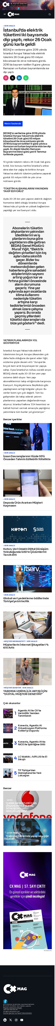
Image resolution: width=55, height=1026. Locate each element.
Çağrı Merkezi (14, 833)
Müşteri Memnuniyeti (14, 641)
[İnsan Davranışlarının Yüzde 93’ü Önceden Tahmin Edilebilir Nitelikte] (27, 436)
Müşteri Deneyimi (12, 688)
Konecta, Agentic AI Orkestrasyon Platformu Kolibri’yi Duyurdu (32, 728)
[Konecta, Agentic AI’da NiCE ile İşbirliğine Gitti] (8, 743)
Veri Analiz (9, 26)
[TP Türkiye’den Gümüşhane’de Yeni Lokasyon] (8, 773)
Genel (10, 800)
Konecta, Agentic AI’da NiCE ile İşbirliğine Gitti (31, 743)
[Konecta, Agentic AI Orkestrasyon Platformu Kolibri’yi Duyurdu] (8, 728)
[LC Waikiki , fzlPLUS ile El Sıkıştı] (8, 758)
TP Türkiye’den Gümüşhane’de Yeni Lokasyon (29, 773)
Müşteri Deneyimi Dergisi (12, 1008)
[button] (4, 14)
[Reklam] (27, 5)
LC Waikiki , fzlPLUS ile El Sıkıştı (32, 758)
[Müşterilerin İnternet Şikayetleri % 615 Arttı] (27, 625)
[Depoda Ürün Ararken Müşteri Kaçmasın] (27, 483)
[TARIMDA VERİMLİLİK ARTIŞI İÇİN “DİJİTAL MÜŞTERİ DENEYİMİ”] (27, 671)
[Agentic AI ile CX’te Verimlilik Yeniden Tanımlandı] (8, 713)
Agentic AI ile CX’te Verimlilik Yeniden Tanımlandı (29, 713)
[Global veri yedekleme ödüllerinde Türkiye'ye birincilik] (27, 578)
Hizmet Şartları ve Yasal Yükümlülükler (17, 1013)
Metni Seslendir (13, 123)
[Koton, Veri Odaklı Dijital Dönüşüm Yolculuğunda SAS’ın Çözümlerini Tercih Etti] (27, 529)
